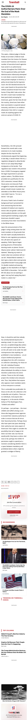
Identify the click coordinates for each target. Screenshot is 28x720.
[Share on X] (2, 482)
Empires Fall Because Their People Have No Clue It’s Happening (12, 643)
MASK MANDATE (5, 488)
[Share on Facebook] (9, 482)
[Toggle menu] (2, 2)
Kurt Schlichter (6, 594)
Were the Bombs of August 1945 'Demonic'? (14, 701)
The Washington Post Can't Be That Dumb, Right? (14, 542)
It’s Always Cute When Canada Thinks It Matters (13, 591)
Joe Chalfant (5, 545)
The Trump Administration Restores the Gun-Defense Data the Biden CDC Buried (13, 652)
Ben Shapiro (4, 17)
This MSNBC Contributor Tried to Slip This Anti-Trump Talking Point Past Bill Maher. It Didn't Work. (14, 566)
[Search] (25, 2)
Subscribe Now (14, 515)
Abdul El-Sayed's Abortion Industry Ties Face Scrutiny (13, 635)
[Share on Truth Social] (5, 482)
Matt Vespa (5, 570)
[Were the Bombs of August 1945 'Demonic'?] (14, 692)
